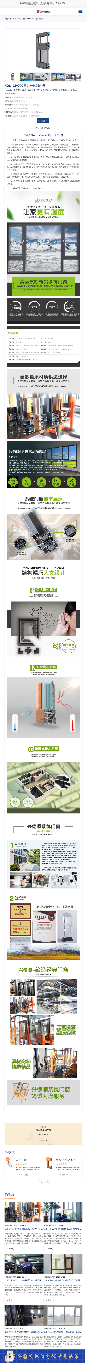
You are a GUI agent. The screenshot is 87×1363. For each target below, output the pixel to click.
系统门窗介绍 (48, 3)
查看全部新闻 (10, 1199)
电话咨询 (44, 121)
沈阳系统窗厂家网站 (30, 3)
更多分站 (61, 3)
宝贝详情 (24, 1175)
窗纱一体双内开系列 (34, 19)
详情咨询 (43, 1140)
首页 (14, 19)
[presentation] (12, 49)
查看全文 (10, 1249)
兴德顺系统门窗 (10, 1226)
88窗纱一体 (62, 1160)
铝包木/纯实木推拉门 (26, 1160)
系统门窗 (21, 19)
